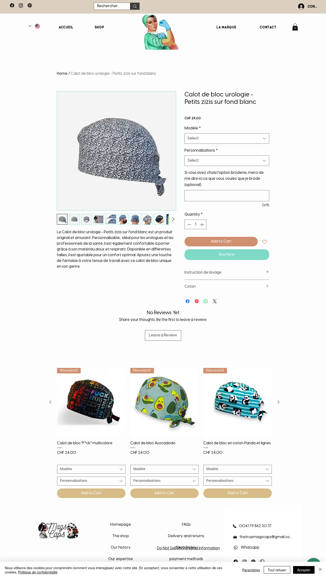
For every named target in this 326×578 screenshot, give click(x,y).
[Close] (320, 570)
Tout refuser (277, 569)
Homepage (120, 525)
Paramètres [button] (251, 569)
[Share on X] (215, 301)
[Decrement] (188, 224)
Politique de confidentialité (38, 572)
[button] (295, 27)
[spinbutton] (195, 224)
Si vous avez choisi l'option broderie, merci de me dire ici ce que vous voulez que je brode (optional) (224, 179)
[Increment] (202, 224)
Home (62, 74)
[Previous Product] (50, 402)
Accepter (303, 569)
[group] (164, 433)
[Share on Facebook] (187, 301)
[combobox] (226, 138)
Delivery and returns (186, 536)
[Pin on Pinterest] (197, 301)
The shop (120, 536)
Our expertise (120, 559)
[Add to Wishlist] (264, 241)
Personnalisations (201, 150)
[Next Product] (278, 402)
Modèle (192, 128)
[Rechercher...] (134, 6)
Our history (121, 548)
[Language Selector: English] (34, 26)
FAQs (186, 525)
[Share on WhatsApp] (206, 301)
